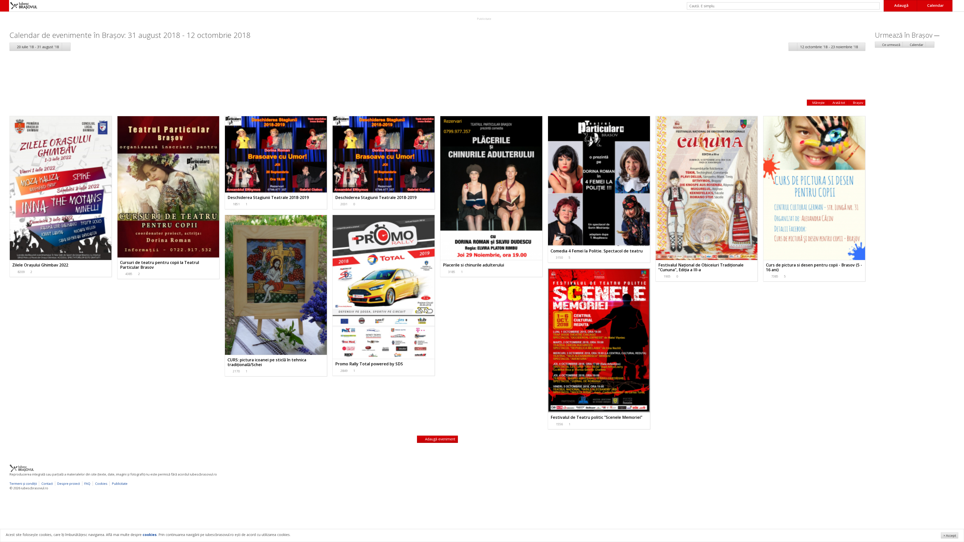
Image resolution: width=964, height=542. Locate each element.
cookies (150, 534)
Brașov (857, 102)
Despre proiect (68, 483)
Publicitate (483, 19)
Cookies (101, 483)
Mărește (818, 102)
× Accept (949, 535)
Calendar (916, 44)
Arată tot (838, 102)
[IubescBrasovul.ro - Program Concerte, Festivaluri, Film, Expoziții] (4, 6)
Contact (47, 483)
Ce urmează (890, 44)
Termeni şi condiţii (23, 483)
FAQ (87, 483)
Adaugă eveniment (439, 439)
